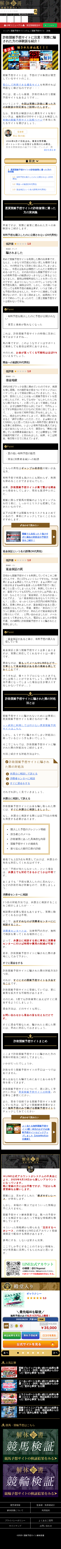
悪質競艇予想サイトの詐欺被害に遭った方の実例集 (29, 171)
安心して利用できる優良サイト (21, 84)
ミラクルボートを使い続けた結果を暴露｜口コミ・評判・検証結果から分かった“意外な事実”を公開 (39, 1397)
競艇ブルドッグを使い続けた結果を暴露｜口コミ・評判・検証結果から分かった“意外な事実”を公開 (39, 1370)
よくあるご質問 (46, 1520)
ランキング (17, 18)
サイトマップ (15, 1525)
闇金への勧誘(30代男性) (26, 184)
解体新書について (15, 1510)
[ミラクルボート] (9, 1403)
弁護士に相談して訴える (24, 773)
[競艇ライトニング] (9, 1416)
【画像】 (41, 1319)
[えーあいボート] (9, 1390)
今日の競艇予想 (10, 19)
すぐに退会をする (20, 783)
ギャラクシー (34, 1293)
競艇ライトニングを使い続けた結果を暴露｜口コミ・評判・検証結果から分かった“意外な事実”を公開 (39, 1410)
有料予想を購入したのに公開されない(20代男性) (33, 178)
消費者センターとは (15, 930)
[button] (17, 1352)
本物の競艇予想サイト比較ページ (23, 119)
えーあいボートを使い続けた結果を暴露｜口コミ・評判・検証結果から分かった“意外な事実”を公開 (39, 1383)
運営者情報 (15, 1504)
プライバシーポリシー (15, 1520)
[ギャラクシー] (13, 1306)
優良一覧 (24, 18)
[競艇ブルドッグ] (9, 1376)
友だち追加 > (50, 25)
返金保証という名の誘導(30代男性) (31, 189)
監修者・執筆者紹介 (46, 1504)
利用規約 (46, 1510)
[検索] (35, 11)
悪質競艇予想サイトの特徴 (35, 1092)
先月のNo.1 (3, 18)
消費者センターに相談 (22, 778)
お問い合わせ (46, 1525)
